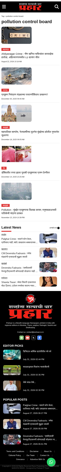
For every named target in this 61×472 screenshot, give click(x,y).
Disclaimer (34, 451)
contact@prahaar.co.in (35, 332)
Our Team (31, 455)
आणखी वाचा (54, 228)
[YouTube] (27, 338)
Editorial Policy (15, 455)
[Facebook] (39, 338)
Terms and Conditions (15, 451)
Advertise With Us (37, 459)
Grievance (20, 459)
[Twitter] (33, 338)
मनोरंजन (4, 278)
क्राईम (3, 234)
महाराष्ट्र (6, 49)
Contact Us (44, 455)
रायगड (5, 90)
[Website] (21, 338)
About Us (48, 451)
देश (4, 168)
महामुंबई (5, 127)
